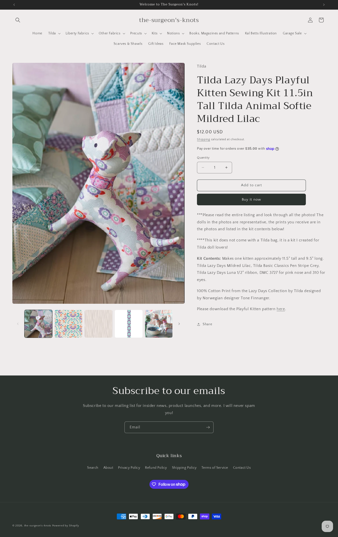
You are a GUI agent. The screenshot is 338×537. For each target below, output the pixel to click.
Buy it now (251, 199)
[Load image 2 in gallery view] (68, 324)
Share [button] (207, 324)
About (108, 468)
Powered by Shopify (65, 525)
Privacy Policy (129, 468)
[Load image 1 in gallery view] (38, 324)
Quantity (203, 157)
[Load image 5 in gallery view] (159, 324)
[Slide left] (17, 323)
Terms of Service (214, 468)
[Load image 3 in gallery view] (98, 324)
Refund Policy (156, 468)
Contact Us (242, 468)
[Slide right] (179, 323)
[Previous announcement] (14, 4)
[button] (17, 20)
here (281, 309)
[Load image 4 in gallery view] (129, 324)
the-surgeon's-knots (37, 525)
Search (92, 468)
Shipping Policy (184, 468)
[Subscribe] (207, 427)
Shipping (203, 139)
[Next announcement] (323, 4)
